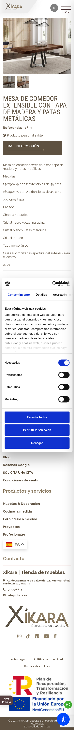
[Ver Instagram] (19, 636)
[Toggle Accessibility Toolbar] (63, 719)
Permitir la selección (37, 430)
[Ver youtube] (46, 636)
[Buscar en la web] (54, 8)
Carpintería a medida (20, 519)
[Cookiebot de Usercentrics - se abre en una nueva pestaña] (52, 283)
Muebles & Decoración (21, 504)
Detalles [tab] (41, 294)
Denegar (37, 443)
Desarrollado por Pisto (37, 726)
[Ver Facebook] (55, 636)
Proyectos (11, 527)
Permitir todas (37, 417)
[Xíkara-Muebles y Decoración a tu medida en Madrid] (15, 6)
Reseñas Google (16, 465)
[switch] (63, 375)
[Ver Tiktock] (28, 636)
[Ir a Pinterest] (37, 636)
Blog (6, 457)
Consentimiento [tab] (18, 294)
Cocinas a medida (17, 511)
